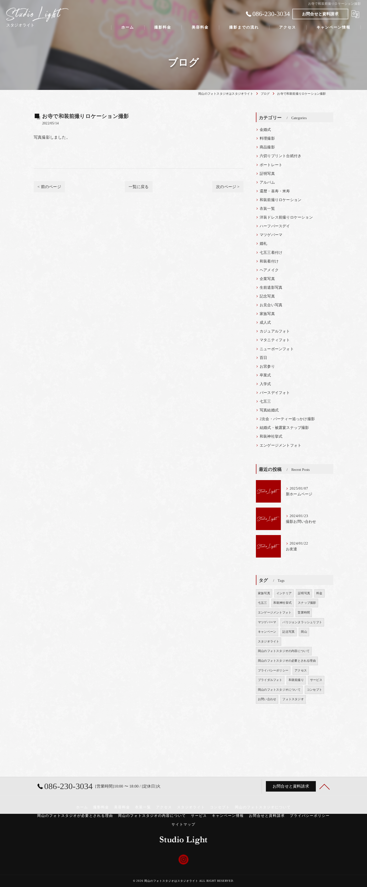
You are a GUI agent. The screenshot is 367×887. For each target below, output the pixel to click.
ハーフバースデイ (275, 226)
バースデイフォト (275, 393)
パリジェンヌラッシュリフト (302, 622)
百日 (263, 358)
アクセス (301, 670)
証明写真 (267, 174)
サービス (316, 680)
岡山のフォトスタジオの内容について (284, 651)
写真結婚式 (269, 410)
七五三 (265, 401)
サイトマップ (183, 824)
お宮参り (267, 366)
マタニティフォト (275, 340)
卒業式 (265, 375)
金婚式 (265, 130)
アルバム (267, 182)
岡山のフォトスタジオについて (279, 689)
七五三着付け (271, 253)
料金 (319, 593)
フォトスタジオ (293, 699)
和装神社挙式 (271, 436)
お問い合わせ (267, 699)
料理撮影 (267, 138)
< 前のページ (49, 187)
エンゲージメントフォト (280, 445)
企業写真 (267, 279)
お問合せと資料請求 (320, 14)
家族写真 (267, 314)
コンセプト (314, 689)
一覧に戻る (139, 187)
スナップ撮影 (307, 602)
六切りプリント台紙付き (280, 156)
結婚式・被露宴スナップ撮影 (284, 428)
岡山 (304, 631)
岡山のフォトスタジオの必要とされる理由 (287, 660)
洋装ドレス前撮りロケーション (286, 217)
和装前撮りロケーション (280, 200)
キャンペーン (267, 631)
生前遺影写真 (271, 288)
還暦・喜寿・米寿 (275, 191)
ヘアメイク (269, 270)
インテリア (284, 593)
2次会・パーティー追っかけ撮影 (287, 419)
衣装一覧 (267, 209)
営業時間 (304, 612)
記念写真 (267, 296)
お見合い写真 (271, 305)
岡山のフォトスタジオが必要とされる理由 (75, 816)
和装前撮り (296, 680)
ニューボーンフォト (277, 349)
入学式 (265, 384)
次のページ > (227, 187)
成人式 (265, 322)
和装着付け (269, 261)
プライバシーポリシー (273, 670)
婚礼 (263, 244)
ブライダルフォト (270, 680)
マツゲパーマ (271, 235)
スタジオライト (268, 641)
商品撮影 (267, 147)
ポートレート (271, 165)
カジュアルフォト (275, 331)
